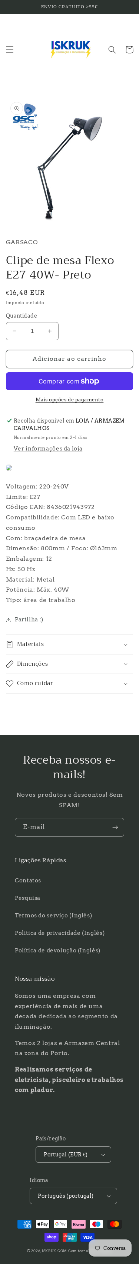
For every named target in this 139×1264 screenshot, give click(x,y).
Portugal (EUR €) (66, 1155)
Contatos (28, 880)
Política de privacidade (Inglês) (60, 933)
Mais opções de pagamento (70, 399)
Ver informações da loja (48, 448)
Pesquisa (27, 898)
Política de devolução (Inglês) (57, 950)
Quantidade (21, 316)
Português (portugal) (65, 1196)
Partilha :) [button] (29, 619)
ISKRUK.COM (54, 1251)
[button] (9, 49)
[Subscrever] (115, 827)
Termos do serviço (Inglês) (53, 915)
